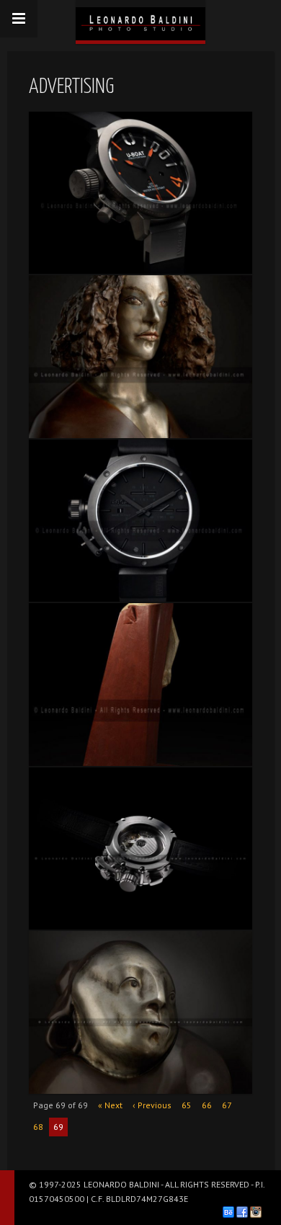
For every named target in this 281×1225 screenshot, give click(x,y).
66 (207, 1105)
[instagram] (256, 1212)
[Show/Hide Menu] (18, 18)
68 (38, 1126)
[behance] (228, 1212)
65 (187, 1105)
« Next (110, 1105)
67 (227, 1105)
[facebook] (242, 1212)
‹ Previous (152, 1105)
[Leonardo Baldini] (140, 20)
